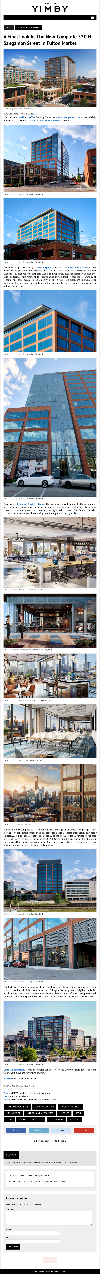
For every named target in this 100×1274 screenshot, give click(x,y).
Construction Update (70, 1107)
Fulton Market (52, 120)
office (32, 117)
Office (78, 1113)
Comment (10, 1209)
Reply (46, 1175)
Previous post (42, 1140)
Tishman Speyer (43, 267)
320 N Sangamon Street (69, 117)
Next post (59, 1140)
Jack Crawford (12, 114)
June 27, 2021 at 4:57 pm (31, 1175)
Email (9, 1237)
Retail (9, 1119)
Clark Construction (14, 1069)
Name (9, 1229)
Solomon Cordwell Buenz (31, 503)
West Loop (37, 120)
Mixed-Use (64, 1113)
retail (21, 117)
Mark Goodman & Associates (75, 267)
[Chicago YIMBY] (50, 7)
